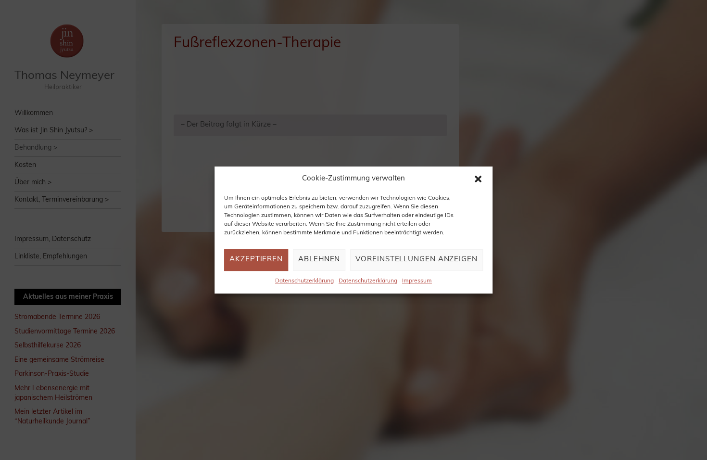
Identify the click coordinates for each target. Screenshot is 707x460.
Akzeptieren (256, 260)
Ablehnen (319, 260)
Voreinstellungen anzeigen (416, 260)
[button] (478, 179)
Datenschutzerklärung (304, 281)
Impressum (417, 281)
